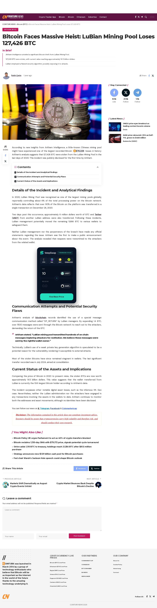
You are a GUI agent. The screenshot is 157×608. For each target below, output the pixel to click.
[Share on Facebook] (149, 76)
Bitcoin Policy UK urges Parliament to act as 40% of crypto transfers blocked (52, 438)
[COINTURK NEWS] (12, 17)
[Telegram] (141, 17)
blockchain (40, 317)
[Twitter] (138, 17)
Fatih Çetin (16, 75)
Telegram (44, 408)
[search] (146, 17)
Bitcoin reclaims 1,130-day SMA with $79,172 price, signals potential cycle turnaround (56, 442)
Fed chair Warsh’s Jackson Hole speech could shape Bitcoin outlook (48, 458)
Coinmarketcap (69, 408)
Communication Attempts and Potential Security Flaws (41, 177)
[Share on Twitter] (153, 76)
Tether (98, 214)
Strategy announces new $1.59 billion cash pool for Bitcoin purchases (48, 454)
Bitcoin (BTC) (10, 29)
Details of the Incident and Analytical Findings (37, 172)
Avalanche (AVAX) (130, 141)
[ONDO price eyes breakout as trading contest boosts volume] (115, 126)
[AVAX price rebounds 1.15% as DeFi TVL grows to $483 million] (115, 138)
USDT (15, 218)
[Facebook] (135, 17)
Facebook (55, 408)
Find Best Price (56, 296)
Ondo (125, 129)
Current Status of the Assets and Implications (37, 181)
